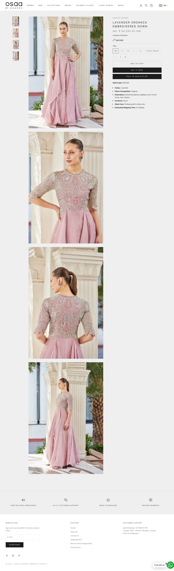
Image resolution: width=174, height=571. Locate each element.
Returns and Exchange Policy (81, 543)
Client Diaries (106, 5)
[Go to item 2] (15, 33)
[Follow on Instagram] (13, 555)
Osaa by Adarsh (121, 18)
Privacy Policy (76, 547)
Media (121, 5)
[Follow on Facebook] (7, 555)
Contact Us (75, 536)
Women (30, 5)
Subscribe (14, 545)
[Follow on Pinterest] (19, 555)
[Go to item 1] (15, 21)
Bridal (68, 5)
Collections (53, 5)
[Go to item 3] (15, 44)
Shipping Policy (76, 540)
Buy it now (137, 70)
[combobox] (163, 5)
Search (73, 528)
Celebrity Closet (85, 5)
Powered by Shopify (38, 564)
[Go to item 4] (15, 56)
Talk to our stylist (137, 76)
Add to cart (137, 63)
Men (40, 5)
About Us (74, 532)
